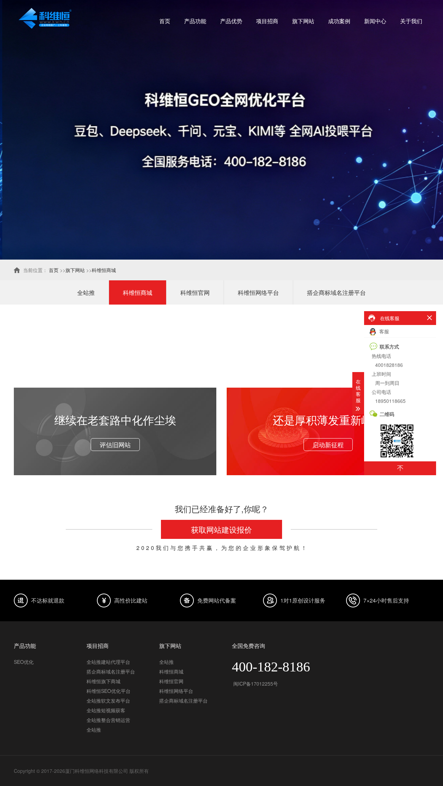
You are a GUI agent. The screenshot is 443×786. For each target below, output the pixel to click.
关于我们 (411, 21)
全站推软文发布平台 (108, 700)
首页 (164, 21)
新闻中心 (375, 21)
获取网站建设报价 (221, 529)
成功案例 (339, 21)
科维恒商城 (104, 269)
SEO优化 (24, 661)
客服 (383, 331)
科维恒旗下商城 (103, 681)
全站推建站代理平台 (108, 661)
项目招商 (267, 21)
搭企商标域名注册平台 (336, 292)
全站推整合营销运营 (108, 719)
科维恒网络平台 (258, 292)
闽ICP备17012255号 (255, 683)
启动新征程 (328, 444)
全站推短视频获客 (106, 710)
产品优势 (231, 21)
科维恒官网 (195, 292)
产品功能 (195, 21)
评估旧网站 (115, 444)
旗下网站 (303, 21)
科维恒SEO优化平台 (108, 690)
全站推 (86, 292)
